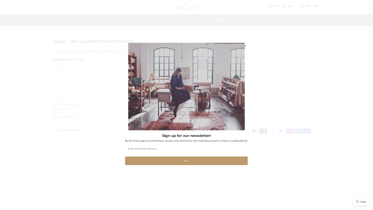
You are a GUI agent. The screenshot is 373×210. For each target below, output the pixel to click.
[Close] (245, 46)
